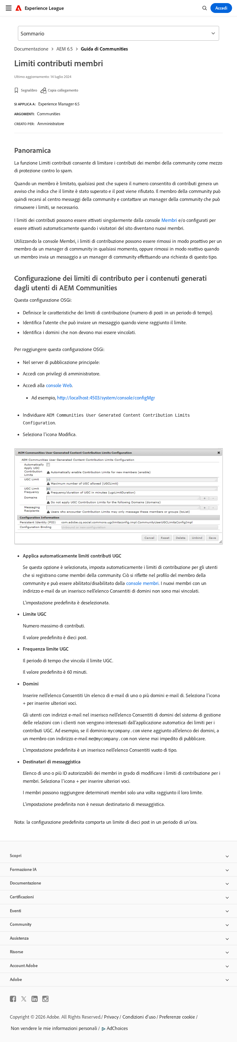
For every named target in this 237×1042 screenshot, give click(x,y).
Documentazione (31, 49)
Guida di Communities (104, 49)
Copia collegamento (63, 90)
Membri (169, 220)
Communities (48, 113)
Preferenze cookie (177, 1017)
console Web (59, 385)
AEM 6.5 (64, 49)
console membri (142, 583)
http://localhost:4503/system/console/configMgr (106, 397)
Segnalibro (29, 90)
